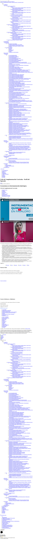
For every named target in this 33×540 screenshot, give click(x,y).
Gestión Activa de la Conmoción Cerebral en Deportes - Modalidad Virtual (19, 146)
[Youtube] (1, 336)
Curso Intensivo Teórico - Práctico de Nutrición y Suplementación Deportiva (19, 483)
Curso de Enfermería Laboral (13, 73)
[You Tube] (20, 265)
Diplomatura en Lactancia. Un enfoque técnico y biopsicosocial (17, 134)
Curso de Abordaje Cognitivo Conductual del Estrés (16, 67)
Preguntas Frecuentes (20, 8)
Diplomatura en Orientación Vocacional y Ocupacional (16, 106)
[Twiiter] (11, 265)
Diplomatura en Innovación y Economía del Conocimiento (17, 115)
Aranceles (16, 8)
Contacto (3, 323)
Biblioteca (3, 320)
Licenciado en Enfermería (18, 14)
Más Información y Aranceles (6, 196)
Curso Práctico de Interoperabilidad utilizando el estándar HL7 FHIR (18, 92)
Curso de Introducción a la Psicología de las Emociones (16, 94)
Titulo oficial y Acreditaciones (6, 195)
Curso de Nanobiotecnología (13, 55)
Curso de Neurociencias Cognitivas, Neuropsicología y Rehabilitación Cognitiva (20, 78)
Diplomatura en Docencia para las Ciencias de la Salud (16, 443)
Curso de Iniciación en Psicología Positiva (14, 68)
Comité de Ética (4, 171)
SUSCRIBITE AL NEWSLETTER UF (7, 525)
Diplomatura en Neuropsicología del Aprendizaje (15, 124)
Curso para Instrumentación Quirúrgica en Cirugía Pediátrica (17, 93)
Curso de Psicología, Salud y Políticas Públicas (15, 423)
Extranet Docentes (4, 325)
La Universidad (4, 309)
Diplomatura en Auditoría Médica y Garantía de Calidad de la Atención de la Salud (20, 105)
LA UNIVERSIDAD (5, 170)
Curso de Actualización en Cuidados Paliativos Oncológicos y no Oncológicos (19, 407)
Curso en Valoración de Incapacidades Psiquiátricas (16, 413)
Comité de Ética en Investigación (6, 310)
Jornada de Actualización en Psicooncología (15, 137)
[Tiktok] (28, 265)
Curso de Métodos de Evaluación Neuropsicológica (16, 77)
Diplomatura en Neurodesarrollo (13, 104)
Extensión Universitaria (5, 315)
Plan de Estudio (27, 28)
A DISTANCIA (4, 520)
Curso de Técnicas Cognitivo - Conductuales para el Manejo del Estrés (18, 70)
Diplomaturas (11, 50)
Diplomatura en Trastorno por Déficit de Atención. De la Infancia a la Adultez (19, 450)
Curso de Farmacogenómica (13, 57)
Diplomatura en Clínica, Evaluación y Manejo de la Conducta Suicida (18, 118)
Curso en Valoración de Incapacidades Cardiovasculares (16, 74)
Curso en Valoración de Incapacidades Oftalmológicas (16, 75)
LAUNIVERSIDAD (4, 517)
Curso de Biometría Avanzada (13, 393)
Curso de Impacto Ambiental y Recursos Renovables (16, 397)
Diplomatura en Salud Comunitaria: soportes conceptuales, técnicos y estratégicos (20, 110)
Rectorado (10, 46)
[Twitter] (1, 335)
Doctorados (10, 48)
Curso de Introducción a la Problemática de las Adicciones (17, 85)
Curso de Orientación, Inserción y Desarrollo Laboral (16, 80)
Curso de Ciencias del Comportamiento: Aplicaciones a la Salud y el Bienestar (19, 95)
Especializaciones (11, 387)
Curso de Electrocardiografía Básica (14, 61)
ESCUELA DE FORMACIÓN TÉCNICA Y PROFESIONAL (10, 521)
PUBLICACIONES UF (5, 527)
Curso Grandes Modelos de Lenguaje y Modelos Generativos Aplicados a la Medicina (20, 101)
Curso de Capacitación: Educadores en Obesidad (15, 97)
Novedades (3, 321)
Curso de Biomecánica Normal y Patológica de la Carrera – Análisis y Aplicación (20, 486)
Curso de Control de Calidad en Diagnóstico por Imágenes (17, 420)
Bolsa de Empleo (4, 318)
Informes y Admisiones (5, 317)
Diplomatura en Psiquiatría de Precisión (14, 132)
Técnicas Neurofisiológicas (12, 161)
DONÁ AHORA (4, 524)
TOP (1, 339)
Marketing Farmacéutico (12, 160)
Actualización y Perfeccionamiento (13, 52)
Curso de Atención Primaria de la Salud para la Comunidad (17, 437)
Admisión (19, 7)
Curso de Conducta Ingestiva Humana (14, 66)
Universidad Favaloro (3, 515)
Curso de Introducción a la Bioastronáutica (14, 102)
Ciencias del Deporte (12, 155)
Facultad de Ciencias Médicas (13, 43)
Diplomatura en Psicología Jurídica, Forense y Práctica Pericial (17, 126)
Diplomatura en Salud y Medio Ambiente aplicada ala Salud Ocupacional (19, 130)
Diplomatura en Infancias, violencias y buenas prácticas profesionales (18, 123)
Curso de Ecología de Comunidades (14, 56)
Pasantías (10, 51)
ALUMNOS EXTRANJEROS (6, 528)
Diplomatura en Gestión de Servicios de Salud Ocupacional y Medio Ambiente (19, 129)
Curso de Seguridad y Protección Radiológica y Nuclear (16, 83)
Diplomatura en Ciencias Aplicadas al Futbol (15, 453)
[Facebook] (7, 265)
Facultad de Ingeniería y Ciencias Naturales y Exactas (16, 45)
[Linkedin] (24, 265)
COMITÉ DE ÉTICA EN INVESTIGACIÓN (8, 518)
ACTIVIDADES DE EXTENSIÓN (7, 526)
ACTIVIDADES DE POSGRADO (7, 519)
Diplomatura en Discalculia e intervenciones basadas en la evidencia (18, 125)
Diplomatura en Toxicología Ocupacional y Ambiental (16, 466)
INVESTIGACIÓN (5, 522)
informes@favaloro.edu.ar (3, 308)
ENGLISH (3, 177)
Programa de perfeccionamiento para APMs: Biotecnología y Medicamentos (19, 496)
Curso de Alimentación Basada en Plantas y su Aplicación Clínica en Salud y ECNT (20, 100)
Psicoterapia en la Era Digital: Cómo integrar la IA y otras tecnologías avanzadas (20, 427)
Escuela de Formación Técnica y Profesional (8, 314)
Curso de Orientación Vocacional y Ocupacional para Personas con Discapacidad (20, 81)
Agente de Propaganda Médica (13, 158)
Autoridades (22, 7)
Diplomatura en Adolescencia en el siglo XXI (15, 112)
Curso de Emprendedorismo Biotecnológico (15, 58)
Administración (4, 173)
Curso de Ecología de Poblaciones (13, 59)
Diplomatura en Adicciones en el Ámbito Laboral (15, 127)
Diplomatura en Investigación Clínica (14, 111)
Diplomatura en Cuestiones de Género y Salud (15, 113)
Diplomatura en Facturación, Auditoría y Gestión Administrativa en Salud (19, 500)
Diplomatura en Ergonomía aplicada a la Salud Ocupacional (17, 128)
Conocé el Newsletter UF (3, 1)
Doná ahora (3, 175)
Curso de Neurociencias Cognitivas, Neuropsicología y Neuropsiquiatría (19, 65)
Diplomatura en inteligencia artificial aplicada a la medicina (17, 114)
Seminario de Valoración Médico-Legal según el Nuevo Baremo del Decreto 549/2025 (20, 139)
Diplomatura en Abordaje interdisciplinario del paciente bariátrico (18, 103)
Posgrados (3, 313)
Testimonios (3, 322)
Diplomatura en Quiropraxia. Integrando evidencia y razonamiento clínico (19, 463)
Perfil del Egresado (15, 7)
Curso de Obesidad (11, 403)
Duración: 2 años (4, 194)
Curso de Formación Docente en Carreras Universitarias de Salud (18, 62)
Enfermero (13, 14)
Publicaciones (4, 172)
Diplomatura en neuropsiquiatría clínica (14, 460)
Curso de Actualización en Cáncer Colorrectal (15, 430)
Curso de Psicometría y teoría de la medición (15, 433)
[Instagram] (15, 265)
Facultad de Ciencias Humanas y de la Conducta (15, 44)
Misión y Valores (26, 7)
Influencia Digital (27, 328)
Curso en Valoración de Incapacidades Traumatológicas (16, 76)
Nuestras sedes (4, 319)
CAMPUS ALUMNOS (5, 174)
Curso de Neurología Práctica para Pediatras (15, 60)
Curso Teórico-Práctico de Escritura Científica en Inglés (16, 88)
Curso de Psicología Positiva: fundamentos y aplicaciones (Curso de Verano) (19, 71)
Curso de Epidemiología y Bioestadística (14, 64)
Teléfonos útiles (4, 324)
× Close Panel (2, 529)
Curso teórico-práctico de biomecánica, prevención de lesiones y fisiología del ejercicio (20, 84)
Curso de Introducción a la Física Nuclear (14, 82)
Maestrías (10, 49)
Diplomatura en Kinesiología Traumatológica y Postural (16, 131)
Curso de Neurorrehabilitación (13, 96)
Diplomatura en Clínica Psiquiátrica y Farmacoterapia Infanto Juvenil (18, 109)
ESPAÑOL (3, 176)
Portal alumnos (4, 326)
